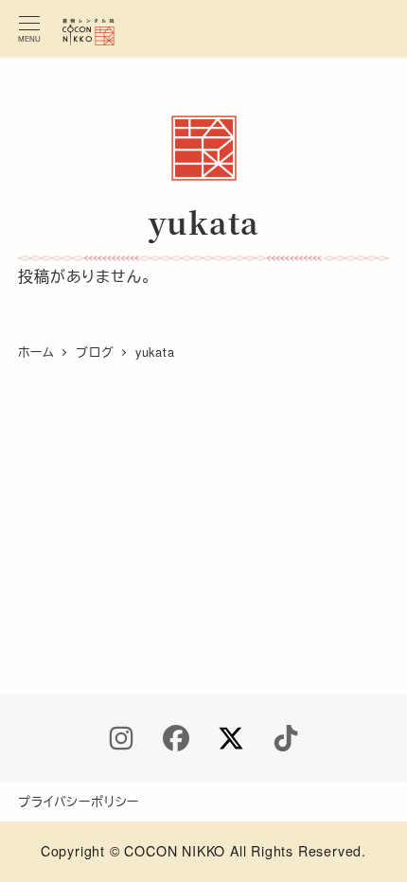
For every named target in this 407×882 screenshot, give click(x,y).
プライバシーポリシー (78, 801)
